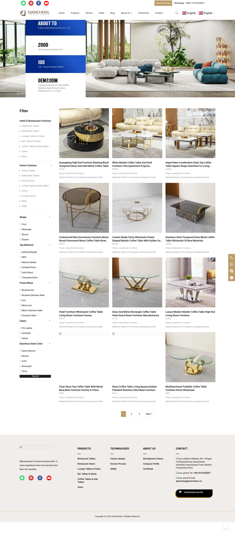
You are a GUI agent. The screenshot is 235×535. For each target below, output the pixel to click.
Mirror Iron (26, 305)
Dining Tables (28, 170)
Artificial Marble (29, 252)
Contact (159, 13)
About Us (125, 13)
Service (89, 13)
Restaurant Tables (30, 126)
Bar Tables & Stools (31, 141)
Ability (113, 469)
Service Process (118, 464)
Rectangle (26, 229)
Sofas (24, 151)
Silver (24, 371)
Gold (23, 361)
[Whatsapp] (231, 264)
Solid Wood (27, 272)
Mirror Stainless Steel (31, 310)
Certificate (148, 469)
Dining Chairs (28, 180)
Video (101, 13)
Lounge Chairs (29, 196)
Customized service (193, 492)
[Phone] (231, 257)
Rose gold (26, 366)
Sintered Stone (28, 267)
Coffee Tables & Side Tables (35, 146)
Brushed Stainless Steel (32, 295)
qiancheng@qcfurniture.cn (189, 481)
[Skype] (231, 271)
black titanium (28, 351)
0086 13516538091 (195, 3)
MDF (24, 257)
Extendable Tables (30, 175)
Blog (112, 13)
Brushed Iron (27, 290)
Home (61, 13)
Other (24, 156)
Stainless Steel (28, 315)
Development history (153, 458)
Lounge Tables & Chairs (33, 136)
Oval (23, 224)
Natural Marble (28, 262)
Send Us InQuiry (163, 3)
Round (24, 234)
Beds (24, 201)
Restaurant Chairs (30, 131)
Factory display (117, 458)
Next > (149, 414)
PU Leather (26, 328)
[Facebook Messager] (231, 277)
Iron (23, 300)
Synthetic (26, 333)
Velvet (24, 338)
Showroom (143, 13)
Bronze (25, 356)
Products (75, 13)
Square (25, 239)
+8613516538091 (202, 473)
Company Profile (151, 464)
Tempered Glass (29, 277)
